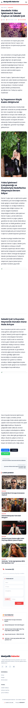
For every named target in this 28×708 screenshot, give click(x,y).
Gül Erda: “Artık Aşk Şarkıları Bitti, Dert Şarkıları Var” (15, 639)
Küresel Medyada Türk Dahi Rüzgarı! (14, 625)
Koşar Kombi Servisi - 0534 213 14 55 (14, 634)
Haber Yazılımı (9, 702)
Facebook (6, 450)
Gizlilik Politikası (5, 687)
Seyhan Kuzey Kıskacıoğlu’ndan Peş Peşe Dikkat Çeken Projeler (14, 629)
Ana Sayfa (4, 7)
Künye (2, 675)
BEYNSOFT (22, 702)
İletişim (2, 677)
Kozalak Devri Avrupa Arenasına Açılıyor (13, 620)
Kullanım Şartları (5, 690)
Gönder (19, 603)
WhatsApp (6, 453)
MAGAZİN (10, 7)
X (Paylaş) (14, 450)
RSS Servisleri (4, 680)
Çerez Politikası (5, 692)
